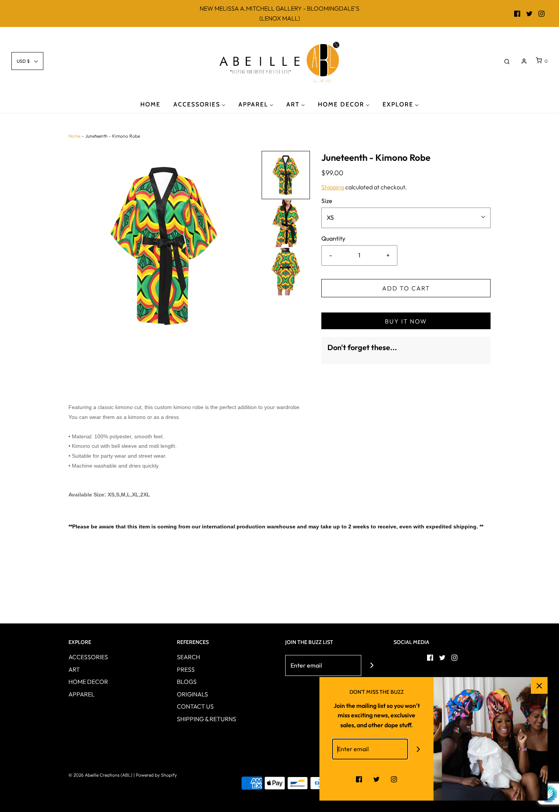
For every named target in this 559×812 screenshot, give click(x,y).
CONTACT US (195, 706)
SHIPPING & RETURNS (206, 719)
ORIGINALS (192, 694)
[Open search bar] (507, 61)
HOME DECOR (88, 681)
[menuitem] (150, 104)
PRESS (186, 669)
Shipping (332, 187)
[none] (286, 175)
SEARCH (188, 657)
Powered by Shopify (156, 775)
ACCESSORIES (88, 657)
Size (326, 201)
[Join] (371, 665)
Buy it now (406, 321)
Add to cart (406, 288)
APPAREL (81, 694)
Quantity (333, 238)
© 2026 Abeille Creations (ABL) (100, 775)
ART (74, 669)
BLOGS (187, 681)
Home (74, 136)
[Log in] (524, 61)
